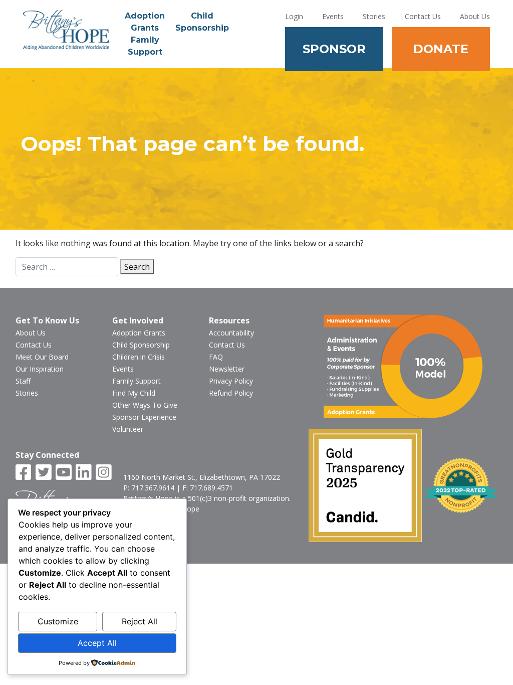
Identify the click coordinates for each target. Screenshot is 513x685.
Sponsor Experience (144, 417)
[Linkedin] (85, 472)
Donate (440, 49)
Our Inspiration (40, 369)
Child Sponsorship (202, 22)
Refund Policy (231, 393)
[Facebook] (25, 472)
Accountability (231, 332)
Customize (58, 621)
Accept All (97, 643)
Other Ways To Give (144, 405)
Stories (374, 16)
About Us (475, 16)
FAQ (216, 357)
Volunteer (127, 429)
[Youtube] (65, 472)
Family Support (145, 46)
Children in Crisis (138, 357)
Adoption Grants (145, 22)
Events (333, 16)
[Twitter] (45, 472)
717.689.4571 (211, 487)
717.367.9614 (152, 487)
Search (137, 266)
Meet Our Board (42, 357)
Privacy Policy (231, 381)
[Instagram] (105, 472)
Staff (23, 381)
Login (294, 16)
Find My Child (133, 393)
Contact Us (423, 16)
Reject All (139, 621)
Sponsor (334, 49)
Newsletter (226, 369)
